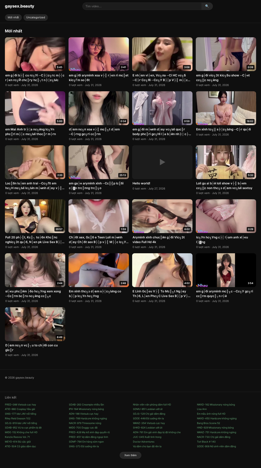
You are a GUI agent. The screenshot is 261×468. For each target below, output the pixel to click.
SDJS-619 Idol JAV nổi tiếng (21, 423)
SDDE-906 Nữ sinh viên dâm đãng (216, 446)
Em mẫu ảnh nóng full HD (211, 413)
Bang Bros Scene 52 (208, 423)
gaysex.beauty (19, 6)
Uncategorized (35, 17)
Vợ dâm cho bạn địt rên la (147, 446)
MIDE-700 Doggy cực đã (83, 427)
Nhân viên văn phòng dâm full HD (152, 404)
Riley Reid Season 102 (17, 418)
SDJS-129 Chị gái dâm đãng (149, 413)
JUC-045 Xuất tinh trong (147, 436)
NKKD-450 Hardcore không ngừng (217, 418)
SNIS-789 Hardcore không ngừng (88, 418)
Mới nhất (13, 17)
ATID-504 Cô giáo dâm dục (20, 446)
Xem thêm (130, 455)
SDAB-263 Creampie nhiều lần (86, 404)
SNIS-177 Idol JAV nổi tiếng (20, 413)
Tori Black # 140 (206, 441)
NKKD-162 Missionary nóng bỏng (216, 404)
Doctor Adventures (143, 441)
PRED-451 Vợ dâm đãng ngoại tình (88, 436)
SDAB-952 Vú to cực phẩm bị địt (23, 427)
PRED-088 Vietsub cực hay (20, 404)
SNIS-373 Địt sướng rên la (84, 446)
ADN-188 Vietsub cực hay (83, 413)
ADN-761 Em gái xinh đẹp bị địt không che (157, 432)
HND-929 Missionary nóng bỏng (215, 427)
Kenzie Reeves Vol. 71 (17, 436)
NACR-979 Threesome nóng (85, 423)
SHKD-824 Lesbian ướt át (147, 427)
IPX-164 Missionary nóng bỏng (86, 409)
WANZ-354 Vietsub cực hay (149, 423)
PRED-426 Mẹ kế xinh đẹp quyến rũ (89, 432)
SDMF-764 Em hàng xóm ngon (86, 441)
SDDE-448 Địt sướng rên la (148, 418)
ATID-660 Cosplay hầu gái (20, 409)
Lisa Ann (202, 409)
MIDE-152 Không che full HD (21, 432)
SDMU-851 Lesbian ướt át (148, 409)
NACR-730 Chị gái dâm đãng (213, 436)
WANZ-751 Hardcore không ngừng (216, 432)
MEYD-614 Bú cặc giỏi (18, 441)
